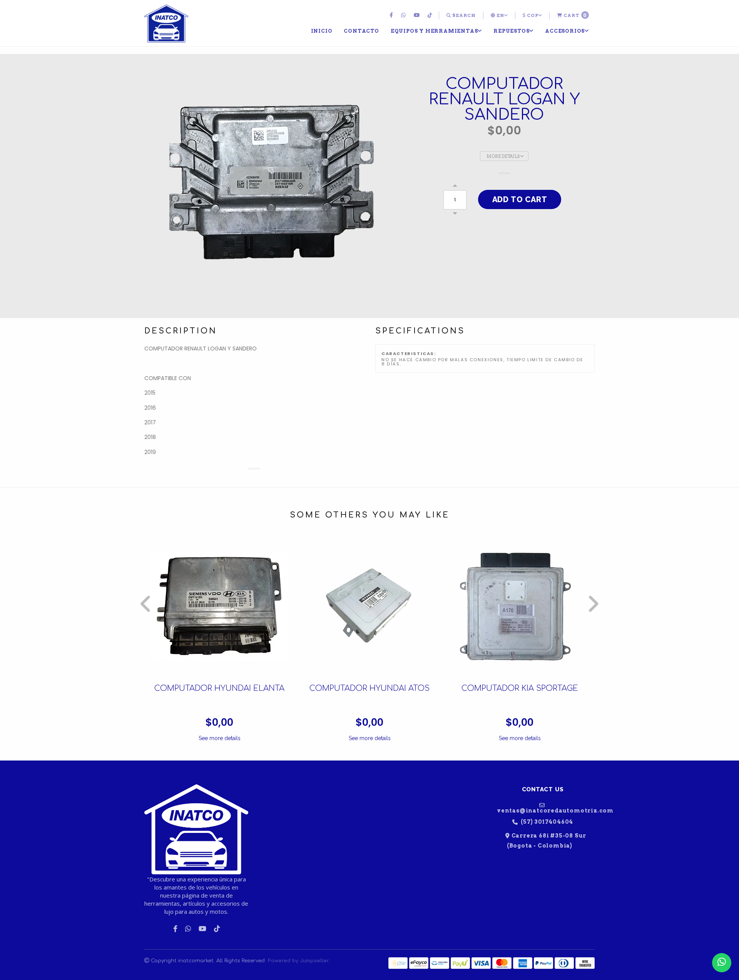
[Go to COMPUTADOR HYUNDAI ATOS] (369, 606)
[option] (219, 640)
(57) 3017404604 (546, 822)
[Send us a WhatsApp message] (721, 962)
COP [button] (532, 15)
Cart (574, 15)
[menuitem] (392, 15)
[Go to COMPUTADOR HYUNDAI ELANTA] (219, 606)
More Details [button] (503, 156)
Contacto (361, 31)
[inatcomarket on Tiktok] (431, 15)
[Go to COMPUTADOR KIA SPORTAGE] (519, 606)
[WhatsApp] (404, 15)
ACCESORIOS (565, 31)
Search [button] (463, 15)
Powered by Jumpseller (298, 960)
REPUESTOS (511, 31)
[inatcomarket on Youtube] (418, 15)
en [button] (499, 15)
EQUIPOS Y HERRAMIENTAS (434, 31)
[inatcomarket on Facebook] (392, 15)
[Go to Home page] (166, 24)
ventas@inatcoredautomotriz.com (546, 810)
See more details (220, 738)
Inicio (322, 31)
